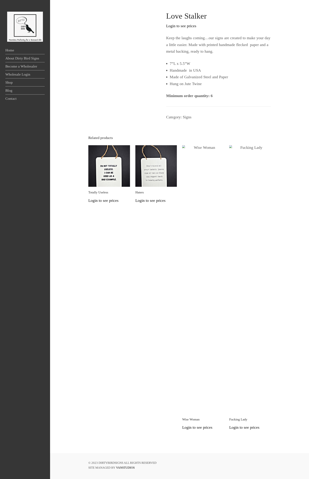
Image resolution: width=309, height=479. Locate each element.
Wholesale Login (17, 74)
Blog (8, 90)
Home (9, 50)
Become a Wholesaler (21, 66)
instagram (12, 470)
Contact (11, 98)
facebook (7, 470)
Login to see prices (181, 26)
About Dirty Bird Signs (22, 58)
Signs (187, 117)
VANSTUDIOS (125, 467)
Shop (9, 82)
